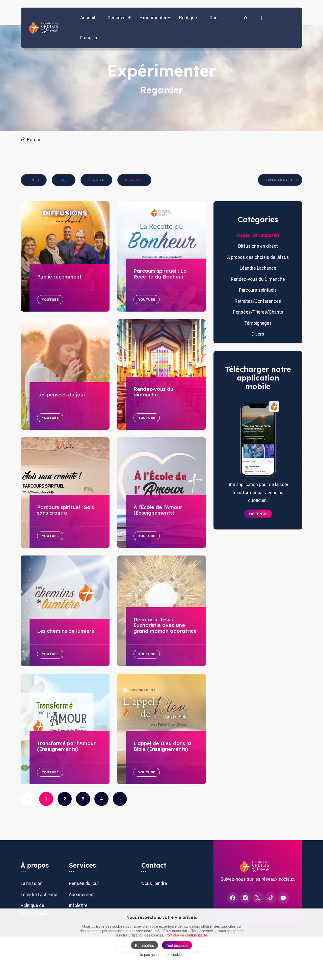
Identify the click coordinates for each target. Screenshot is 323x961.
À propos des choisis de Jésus (258, 257)
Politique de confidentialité (186, 935)
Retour (33, 139)
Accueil (87, 17)
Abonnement (82, 894)
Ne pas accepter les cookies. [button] (161, 954)
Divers (258, 334)
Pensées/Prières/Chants (258, 312)
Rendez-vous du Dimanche (258, 279)
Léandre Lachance (258, 268)
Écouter (96, 180)
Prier (34, 180)
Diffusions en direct (258, 246)
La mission (31, 883)
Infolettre (78, 905)
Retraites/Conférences (258, 301)
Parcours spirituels (258, 290)
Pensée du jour (84, 883)
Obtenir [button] (258, 514)
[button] (246, 18)
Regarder (134, 180)
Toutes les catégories (258, 235)
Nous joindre (154, 883)
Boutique (188, 17)
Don (214, 17)
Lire (64, 180)
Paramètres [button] (144, 945)
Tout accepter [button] (177, 945)
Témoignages (258, 323)
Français (88, 37)
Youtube (50, 299)
